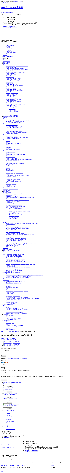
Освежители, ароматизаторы (12, 138)
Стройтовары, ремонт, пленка (13, 296)
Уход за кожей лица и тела (12, 207)
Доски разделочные (10, 224)
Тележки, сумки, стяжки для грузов (14, 299)
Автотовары (9, 282)
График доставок (10, 45)
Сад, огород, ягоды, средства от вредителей (13, 254)
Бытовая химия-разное (11, 136)
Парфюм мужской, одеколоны (13, 201)
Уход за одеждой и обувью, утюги (14, 131)
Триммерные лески (10, 266)
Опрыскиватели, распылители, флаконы (15, 259)
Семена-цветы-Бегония (11, 94)
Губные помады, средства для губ (14, 193)
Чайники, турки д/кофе (11, 246)
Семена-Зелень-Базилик (11, 84)
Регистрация (19, 1)
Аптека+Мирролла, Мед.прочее (10, 116)
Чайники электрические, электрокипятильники (17, 132)
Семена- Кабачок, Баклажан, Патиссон (15, 68)
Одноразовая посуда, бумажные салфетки (15, 235)
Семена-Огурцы (10, 77)
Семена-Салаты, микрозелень (13, 79)
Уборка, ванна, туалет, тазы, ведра (11, 305)
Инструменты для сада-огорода (13, 255)
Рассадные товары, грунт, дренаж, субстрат (16, 261)
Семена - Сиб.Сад (13, 114)
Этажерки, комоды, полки (12, 319)
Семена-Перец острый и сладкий (13, 78)
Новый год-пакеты (7, 249)
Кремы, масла (12, 212)
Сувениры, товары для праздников (11, 278)
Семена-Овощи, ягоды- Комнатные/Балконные (17, 66)
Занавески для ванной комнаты (10, 189)
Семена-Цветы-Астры (11, 91)
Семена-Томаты (9, 82)
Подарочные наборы (11, 203)
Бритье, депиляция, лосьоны (15, 208)
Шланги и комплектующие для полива (15, 269)
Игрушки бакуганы (10, 186)
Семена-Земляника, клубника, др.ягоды (15, 72)
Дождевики (8, 286)
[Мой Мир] (4, 362)
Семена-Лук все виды (11, 74)
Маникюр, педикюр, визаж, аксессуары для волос (17, 146)
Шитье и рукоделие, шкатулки (13, 149)
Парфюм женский (10, 202)
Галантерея (5, 139)
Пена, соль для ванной (14, 216)
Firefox (53, 465)
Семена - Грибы (9, 70)
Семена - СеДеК (12, 112)
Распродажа (6, 63)
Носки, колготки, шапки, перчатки (11, 250)
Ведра (7, 307)
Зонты (7, 142)
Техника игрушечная (11, 184)
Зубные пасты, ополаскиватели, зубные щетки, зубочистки (20, 197)
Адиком (5, 117)
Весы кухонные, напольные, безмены (15, 126)
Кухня (4, 222)
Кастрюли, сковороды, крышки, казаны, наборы (17, 227)
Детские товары (7, 150)
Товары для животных (8, 304)
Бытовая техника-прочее (12, 125)
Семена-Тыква (9, 83)
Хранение (5, 314)
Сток (4, 59)
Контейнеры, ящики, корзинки (13, 316)
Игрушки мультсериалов (12, 158)
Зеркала (8, 141)
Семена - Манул (12, 109)
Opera (23, 465)
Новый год (5, 248)
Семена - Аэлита (13, 106)
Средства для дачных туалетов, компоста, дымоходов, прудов (20, 264)
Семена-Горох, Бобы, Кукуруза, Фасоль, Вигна (17, 69)
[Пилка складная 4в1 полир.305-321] (12, 382)
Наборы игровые (10, 170)
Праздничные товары (11, 176)
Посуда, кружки (9, 237)
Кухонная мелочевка (11, 229)
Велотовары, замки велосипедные (14, 283)
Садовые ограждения (11, 262)
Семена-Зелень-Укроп (11, 88)
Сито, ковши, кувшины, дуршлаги (14, 240)
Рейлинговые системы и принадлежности (16, 239)
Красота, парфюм (7, 192)
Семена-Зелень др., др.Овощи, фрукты (15, 90)
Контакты (8, 50)
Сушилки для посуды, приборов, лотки (15, 244)
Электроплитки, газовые (12, 133)
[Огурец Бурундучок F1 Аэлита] (11, 404)
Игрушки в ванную (10, 157)
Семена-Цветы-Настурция (12, 98)
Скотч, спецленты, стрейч (12, 294)
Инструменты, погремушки (12, 160)
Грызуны (8, 273)
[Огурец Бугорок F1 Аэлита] (10, 398)
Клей (7, 288)
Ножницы (8, 147)
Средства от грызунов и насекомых (11, 272)
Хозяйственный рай (8, 56)
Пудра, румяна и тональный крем (14, 205)
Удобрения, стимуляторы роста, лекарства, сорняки (18, 267)
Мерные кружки (10, 230)
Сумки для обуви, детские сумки (13, 181)
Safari (17, 465)
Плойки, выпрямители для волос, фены (15, 128)
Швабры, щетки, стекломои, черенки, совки (16, 313)
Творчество (8, 182)
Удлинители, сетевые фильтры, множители (16, 326)
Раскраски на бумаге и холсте (13, 179)
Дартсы (8, 153)
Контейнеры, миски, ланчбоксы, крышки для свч (17, 228)
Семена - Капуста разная (12, 73)
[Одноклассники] (6, 362)
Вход (14, 1)
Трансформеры (9, 185)
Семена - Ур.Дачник (13, 115)
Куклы (7, 165)
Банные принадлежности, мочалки (11, 118)
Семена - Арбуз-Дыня (11, 67)
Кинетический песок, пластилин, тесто (15, 163)
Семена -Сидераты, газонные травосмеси (15, 104)
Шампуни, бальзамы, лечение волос (14, 221)
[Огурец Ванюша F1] (8, 387)
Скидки (8, 47)
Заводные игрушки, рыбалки (13, 155)
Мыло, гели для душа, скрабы (16, 214)
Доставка (8, 46)
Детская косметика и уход (12, 196)
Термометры (9, 300)
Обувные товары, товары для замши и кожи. (13, 251)
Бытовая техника (7, 123)
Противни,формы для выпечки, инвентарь (16, 238)
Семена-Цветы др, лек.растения (13, 101)
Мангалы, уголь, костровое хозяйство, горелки (17, 291)
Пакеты (5, 253)
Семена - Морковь (10, 75)
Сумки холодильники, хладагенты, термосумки (17, 297)
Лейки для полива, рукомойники (13, 257)
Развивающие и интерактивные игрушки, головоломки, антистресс (22, 177)
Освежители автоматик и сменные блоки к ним (17, 137)
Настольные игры (10, 171)
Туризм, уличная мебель (11, 303)
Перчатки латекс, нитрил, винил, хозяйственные (17, 309)
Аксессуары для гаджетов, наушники (14, 321)
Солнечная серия (13, 218)
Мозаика (8, 168)
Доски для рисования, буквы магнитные (15, 154)
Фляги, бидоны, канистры (12, 245)
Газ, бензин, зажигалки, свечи (13, 284)
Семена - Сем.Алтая (13, 111)
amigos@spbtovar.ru (10, 27)
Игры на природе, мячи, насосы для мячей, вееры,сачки (19, 159)
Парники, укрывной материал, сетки (14, 260)
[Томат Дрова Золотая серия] (10, 393)
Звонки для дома (10, 323)
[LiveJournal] (8, 362)
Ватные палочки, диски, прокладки (17, 209)
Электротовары (7, 320)
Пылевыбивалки (10, 293)
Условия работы (9, 48)
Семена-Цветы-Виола (11, 95)
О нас (7, 53)
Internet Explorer (4, 465)
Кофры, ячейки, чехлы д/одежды (13, 318)
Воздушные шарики (10, 152)
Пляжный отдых (10, 292)
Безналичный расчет (11, 52)
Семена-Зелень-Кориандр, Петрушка (14, 85)
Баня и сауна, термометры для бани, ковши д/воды (18, 120)
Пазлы (7, 174)
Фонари (8, 328)
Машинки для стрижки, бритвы (13, 127)
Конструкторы (9, 164)
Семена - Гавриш (13, 107)
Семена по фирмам (10, 105)
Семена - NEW (6, 64)
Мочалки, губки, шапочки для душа (14, 122)
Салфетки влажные (13, 217)
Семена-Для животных (11, 102)
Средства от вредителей (11, 265)
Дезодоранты (9, 195)
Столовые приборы (10, 241)
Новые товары (6, 61)
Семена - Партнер (13, 110)
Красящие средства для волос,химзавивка (15, 198)
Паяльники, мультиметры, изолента (14, 325)
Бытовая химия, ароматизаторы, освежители (13, 134)
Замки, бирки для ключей (12, 287)
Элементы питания (10, 329)
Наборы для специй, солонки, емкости (15, 233)
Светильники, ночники (11, 130)
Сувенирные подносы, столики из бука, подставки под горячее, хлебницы (23, 243)
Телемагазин (6, 280)
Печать (13, 338)
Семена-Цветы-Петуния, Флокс (13, 99)
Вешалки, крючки (10, 315)
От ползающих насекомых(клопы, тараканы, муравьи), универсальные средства (24, 275)
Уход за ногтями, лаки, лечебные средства (16, 219)
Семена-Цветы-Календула (12, 96)
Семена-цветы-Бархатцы (12, 93)
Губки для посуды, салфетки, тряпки (14, 308)
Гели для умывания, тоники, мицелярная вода (19, 211)
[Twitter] (3, 362)
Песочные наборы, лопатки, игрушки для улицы (17, 175)
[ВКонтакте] (1, 362)
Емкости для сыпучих (11, 225)
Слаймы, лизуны (10, 180)
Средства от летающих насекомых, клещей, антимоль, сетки (20, 276)
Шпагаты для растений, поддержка (14, 270)
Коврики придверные (11, 289)
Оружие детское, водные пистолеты (14, 173)
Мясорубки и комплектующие (13, 232)
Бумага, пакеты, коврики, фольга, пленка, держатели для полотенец (22, 223)
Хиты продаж (6, 62)
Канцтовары (9, 161)
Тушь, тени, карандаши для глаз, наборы (15, 206)
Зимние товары (6, 190)
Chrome (12, 465)
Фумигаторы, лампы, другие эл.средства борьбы (17, 277)
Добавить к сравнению (6, 338)
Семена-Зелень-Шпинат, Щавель (13, 89)
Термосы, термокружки (11, 302)
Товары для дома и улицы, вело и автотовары (14, 281)
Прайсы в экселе (10, 51)
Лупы (7, 144)
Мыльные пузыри (10, 169)
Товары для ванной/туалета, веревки (14, 312)
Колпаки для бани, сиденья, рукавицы (15, 121)
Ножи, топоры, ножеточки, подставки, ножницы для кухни (20, 234)
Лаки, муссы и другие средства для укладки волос (17, 200)
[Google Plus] (7, 362)
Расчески (8, 148)
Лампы (7, 324)
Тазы (7, 310)
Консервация (6, 191)
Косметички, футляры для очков (13, 143)
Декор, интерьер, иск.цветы (9, 187)
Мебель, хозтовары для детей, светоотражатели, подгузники (20, 166)
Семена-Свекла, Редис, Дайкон (13, 80)
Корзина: (4, 2)
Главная (5, 55)
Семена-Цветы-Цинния (11, 100)
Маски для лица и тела (14, 213)
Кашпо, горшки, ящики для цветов (14, 256)
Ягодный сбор (9, 271)
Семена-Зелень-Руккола (11, 86)
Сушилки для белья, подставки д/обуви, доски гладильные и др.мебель (22, 298)
